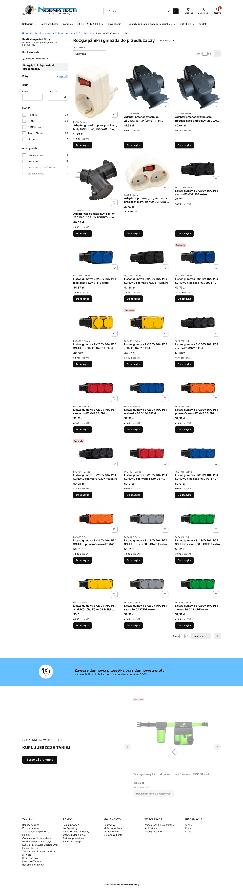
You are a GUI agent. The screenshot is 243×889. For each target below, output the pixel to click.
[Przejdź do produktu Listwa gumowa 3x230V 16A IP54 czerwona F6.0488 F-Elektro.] (96, 388)
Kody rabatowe (30, 828)
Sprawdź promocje (39, 759)
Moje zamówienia (113, 828)
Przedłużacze (85, 33)
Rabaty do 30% (30, 824)
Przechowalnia (112, 831)
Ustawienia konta (113, 834)
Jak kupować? (71, 824)
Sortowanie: (79, 47)
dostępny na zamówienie (41, 167)
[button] (176, 11)
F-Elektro (33, 114)
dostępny (33, 161)
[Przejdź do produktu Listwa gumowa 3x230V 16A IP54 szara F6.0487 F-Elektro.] (147, 584)
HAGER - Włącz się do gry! (36, 841)
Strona (199, 53)
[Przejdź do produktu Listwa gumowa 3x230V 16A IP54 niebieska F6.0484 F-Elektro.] (147, 388)
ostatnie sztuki (35, 155)
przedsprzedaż (36, 173)
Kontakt (189, 831)
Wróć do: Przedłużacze (37, 58)
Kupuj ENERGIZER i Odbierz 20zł (40, 844)
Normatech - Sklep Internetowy (36, 33)
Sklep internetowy (120, 884)
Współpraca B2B (153, 831)
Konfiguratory (70, 828)
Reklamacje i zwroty (33, 864)
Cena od (26, 91)
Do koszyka (82, 145)
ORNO (31, 121)
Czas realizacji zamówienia (36, 838)
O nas (188, 824)
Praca (188, 828)
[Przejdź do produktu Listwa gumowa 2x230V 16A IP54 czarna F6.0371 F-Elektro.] (198, 169)
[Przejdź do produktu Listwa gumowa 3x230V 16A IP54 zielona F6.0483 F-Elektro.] (198, 584)
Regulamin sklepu (72, 841)
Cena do (52, 91)
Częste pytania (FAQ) (74, 834)
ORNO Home (35, 127)
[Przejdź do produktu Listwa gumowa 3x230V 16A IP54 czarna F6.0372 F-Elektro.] (198, 322)
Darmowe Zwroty (31, 861)
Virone (31, 139)
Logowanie (110, 824)
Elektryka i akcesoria (65, 33)
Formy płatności (30, 848)
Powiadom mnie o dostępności (153, 793)
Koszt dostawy (30, 858)
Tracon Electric (36, 133)
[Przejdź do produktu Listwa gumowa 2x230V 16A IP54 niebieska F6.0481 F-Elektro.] (96, 257)
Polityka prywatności (74, 838)
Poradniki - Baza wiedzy (76, 831)
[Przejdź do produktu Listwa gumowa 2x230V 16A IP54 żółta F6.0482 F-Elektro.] (147, 322)
